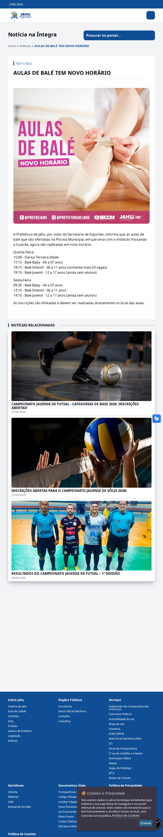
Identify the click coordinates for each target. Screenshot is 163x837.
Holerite (13, 792)
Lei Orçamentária (68, 811)
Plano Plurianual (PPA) (71, 807)
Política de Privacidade (125, 785)
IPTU (112, 773)
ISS (111, 743)
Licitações (64, 716)
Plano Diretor (66, 816)
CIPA (11, 802)
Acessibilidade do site (121, 719)
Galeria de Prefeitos (20, 731)
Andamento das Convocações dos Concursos (129, 708)
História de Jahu (17, 706)
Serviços (115, 700)
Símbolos (13, 716)
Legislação (14, 736)
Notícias (25, 46)
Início (12, 46)
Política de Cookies (22, 834)
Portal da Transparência (123, 748)
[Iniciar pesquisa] (150, 35)
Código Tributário (68, 797)
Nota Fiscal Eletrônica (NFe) (125, 738)
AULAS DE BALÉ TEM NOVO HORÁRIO (62, 46)
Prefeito (12, 726)
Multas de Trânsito (120, 778)
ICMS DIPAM (116, 734)
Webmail (13, 797)
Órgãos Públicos (70, 700)
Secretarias (65, 706)
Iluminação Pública (120, 758)
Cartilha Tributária (69, 802)
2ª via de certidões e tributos (125, 753)
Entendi (146, 823)
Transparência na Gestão (73, 792)
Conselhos (64, 721)
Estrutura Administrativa (72, 826)
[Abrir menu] (150, 15)
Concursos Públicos (120, 714)
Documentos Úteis (72, 785)
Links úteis (16, 4)
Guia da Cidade (17, 711)
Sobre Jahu (16, 700)
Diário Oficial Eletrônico (72, 711)
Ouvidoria (114, 729)
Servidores (16, 785)
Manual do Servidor (19, 807)
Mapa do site (116, 724)
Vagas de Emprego (120, 768)
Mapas (113, 763)
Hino (11, 721)
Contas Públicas (67, 821)
